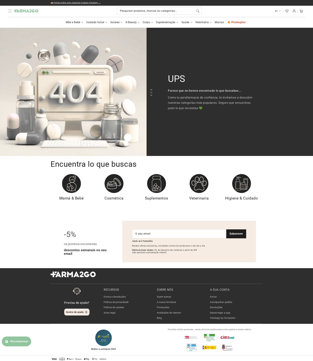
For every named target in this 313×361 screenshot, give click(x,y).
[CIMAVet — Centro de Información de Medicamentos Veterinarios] (227, 337)
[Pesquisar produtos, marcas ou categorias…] (197, 11)
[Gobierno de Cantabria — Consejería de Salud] (227, 347)
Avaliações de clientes (169, 312)
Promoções (163, 307)
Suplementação (165, 22)
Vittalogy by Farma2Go (223, 318)
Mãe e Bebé (73, 22)
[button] (301, 11)
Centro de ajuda (75, 312)
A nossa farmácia (166, 302)
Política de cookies (114, 307)
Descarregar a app (220, 312)
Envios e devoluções (115, 296)
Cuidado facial (95, 22)
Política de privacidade (116, 302)
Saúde (185, 22)
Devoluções (216, 307)
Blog (159, 318)
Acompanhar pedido (221, 302)
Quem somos (164, 296)
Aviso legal (110, 312)
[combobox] (159, 11)
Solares (115, 22)
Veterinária (202, 22)
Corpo (146, 22)
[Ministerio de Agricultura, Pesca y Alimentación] (209, 347)
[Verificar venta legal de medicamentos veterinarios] (191, 347)
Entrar (213, 296)
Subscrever (236, 233)
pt (276, 11)
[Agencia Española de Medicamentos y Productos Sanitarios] (191, 337)
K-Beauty (131, 22)
